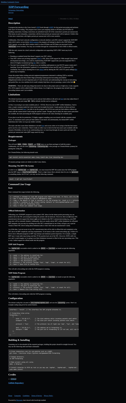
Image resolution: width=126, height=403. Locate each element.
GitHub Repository (16, 383)
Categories (17, 396)
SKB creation (34, 42)
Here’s (39, 58)
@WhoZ (13, 379)
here (62, 99)
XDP (38, 27)
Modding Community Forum (10, 2)
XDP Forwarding (18, 6)
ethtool (41, 69)
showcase (10, 12)
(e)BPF (51, 27)
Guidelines (26, 396)
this (34, 63)
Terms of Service (36, 396)
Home (10, 396)
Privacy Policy (48, 396)
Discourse (19, 400)
